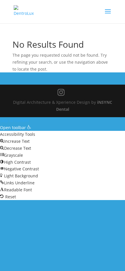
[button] (15, 127)
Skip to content (14, 120)
